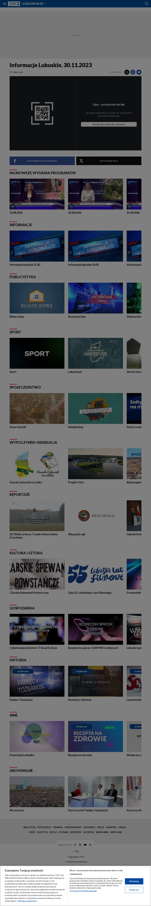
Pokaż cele (134, 890)
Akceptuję (134, 881)
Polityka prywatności (27, 901)
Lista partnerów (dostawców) (83, 891)
